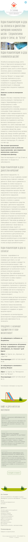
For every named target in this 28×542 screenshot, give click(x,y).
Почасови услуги (5, 520)
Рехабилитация (4, 511)
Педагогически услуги (6, 517)
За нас (2, 500)
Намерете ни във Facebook (8, 531)
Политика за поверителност (8, 502)
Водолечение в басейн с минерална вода (11, 525)
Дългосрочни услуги (6, 522)
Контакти (3, 503)
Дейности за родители (6, 519)
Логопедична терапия (6, 514)
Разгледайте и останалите (14, 473)
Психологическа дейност (7, 516)
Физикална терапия (6, 513)
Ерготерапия (4, 523)
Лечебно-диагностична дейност (9, 510)
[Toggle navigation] (25, 2)
